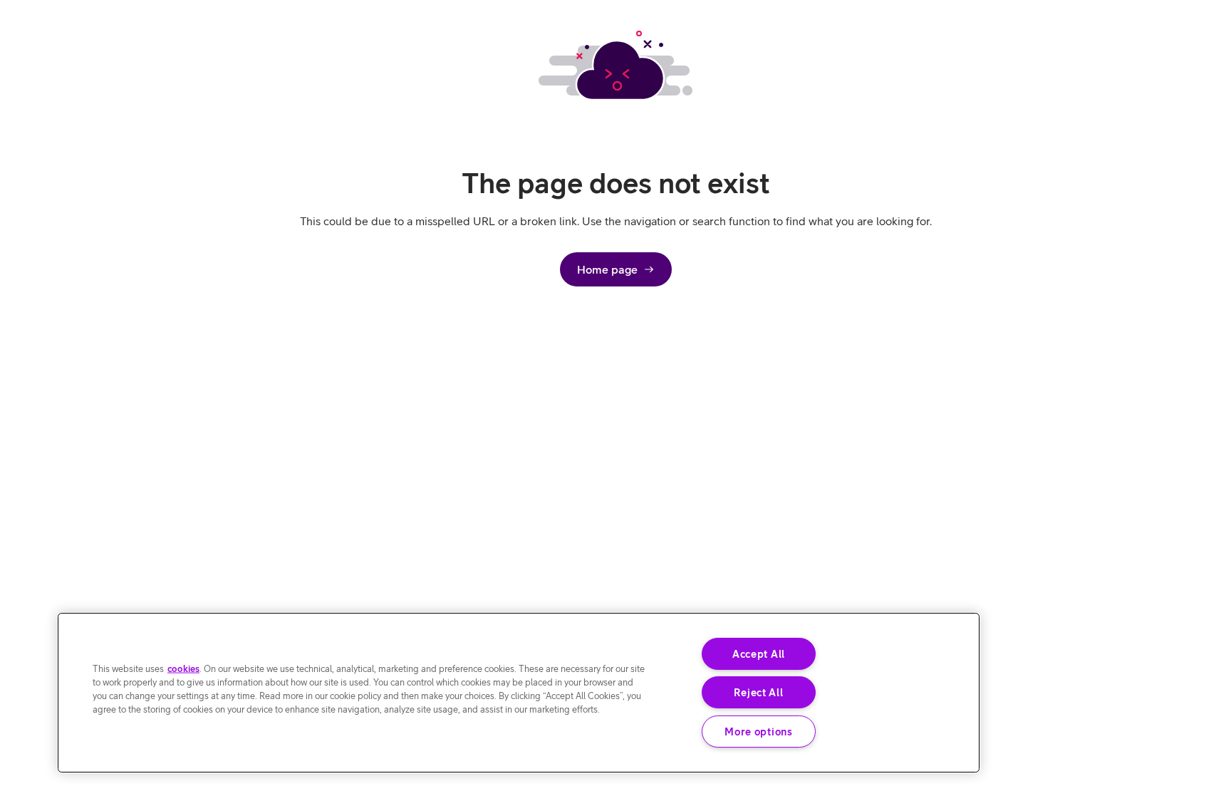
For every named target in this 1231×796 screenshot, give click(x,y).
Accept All (758, 654)
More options (758, 731)
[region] (518, 692)
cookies (183, 668)
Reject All (758, 692)
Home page (607, 269)
